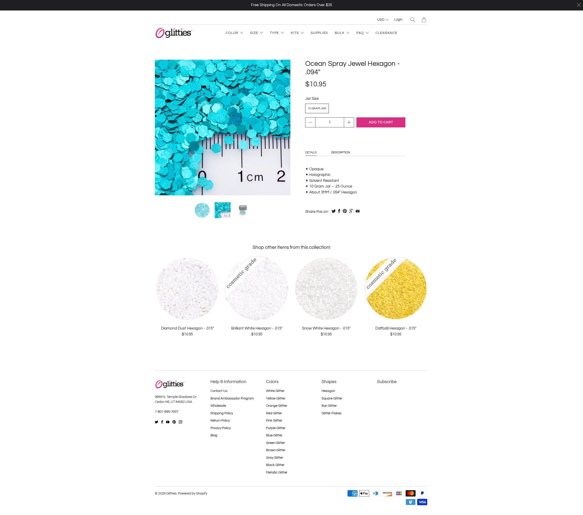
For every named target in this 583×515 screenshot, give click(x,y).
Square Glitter (332, 398)
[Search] (412, 19)
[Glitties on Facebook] (162, 422)
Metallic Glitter (276, 472)
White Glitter (275, 391)
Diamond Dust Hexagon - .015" (187, 288)
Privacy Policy (220, 428)
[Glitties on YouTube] (167, 422)
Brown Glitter (275, 450)
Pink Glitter (274, 420)
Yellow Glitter (275, 398)
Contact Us (218, 391)
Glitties (171, 493)
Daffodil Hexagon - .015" (395, 288)
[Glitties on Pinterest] (174, 422)
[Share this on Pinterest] (345, 211)
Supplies (319, 33)
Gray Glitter (274, 457)
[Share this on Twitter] (333, 211)
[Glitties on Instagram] (180, 422)
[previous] (162, 128)
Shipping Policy (221, 413)
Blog (213, 435)
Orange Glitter (276, 405)
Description (340, 152)
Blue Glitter (274, 435)
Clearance (386, 33)
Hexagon (328, 391)
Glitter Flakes (331, 413)
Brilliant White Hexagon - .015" (256, 288)
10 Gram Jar (317, 108)
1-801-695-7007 (166, 411)
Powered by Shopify (192, 493)
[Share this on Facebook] (339, 211)
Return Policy (220, 420)
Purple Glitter (275, 428)
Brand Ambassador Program (232, 398)
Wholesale (218, 405)
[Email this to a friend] (357, 211)
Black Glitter (275, 465)
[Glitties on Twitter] (156, 422)
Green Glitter (275, 443)
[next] (283, 128)
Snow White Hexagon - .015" (326, 288)
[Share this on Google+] (351, 211)
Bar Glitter (329, 405)
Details (311, 152)
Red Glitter (274, 413)
